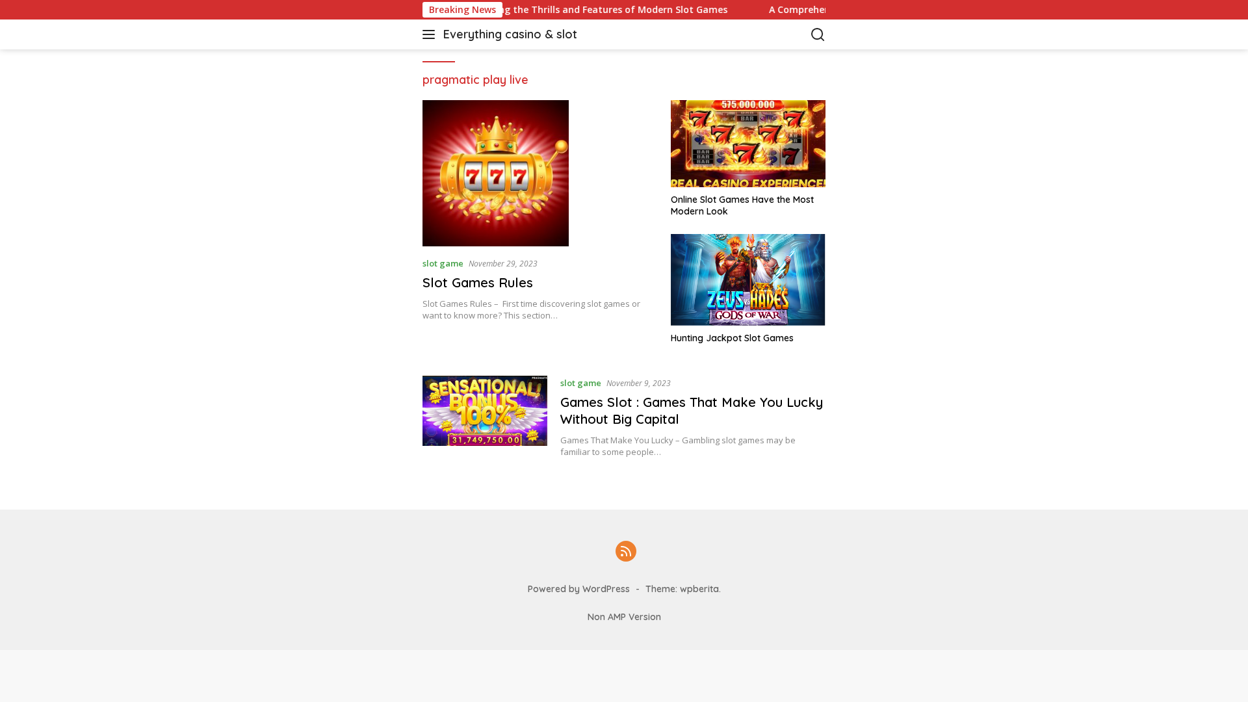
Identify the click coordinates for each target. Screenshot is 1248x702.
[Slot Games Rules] (538, 173)
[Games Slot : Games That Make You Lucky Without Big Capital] (484, 417)
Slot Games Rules (477, 282)
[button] (431, 34)
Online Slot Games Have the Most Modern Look (742, 205)
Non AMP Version (624, 617)
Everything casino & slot (510, 34)
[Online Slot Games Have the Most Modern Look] (748, 143)
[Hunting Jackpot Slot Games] (748, 280)
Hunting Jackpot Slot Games (732, 338)
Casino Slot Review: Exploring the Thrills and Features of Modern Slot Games (533, 10)
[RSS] (626, 552)
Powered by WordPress (579, 589)
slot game (442, 263)
